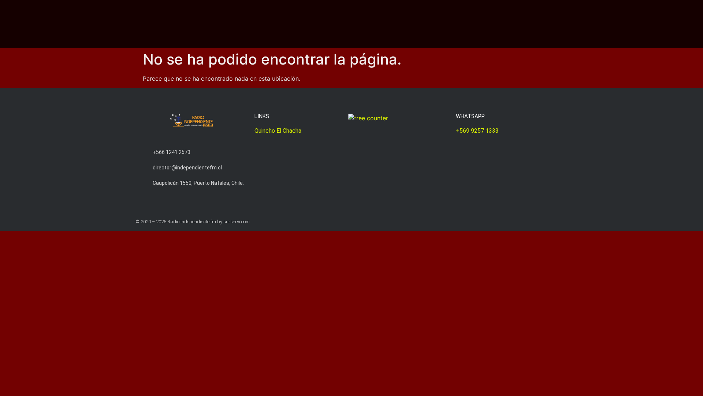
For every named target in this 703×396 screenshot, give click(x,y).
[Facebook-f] (565, 221)
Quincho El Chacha (277, 130)
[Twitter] (550, 221)
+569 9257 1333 (477, 130)
